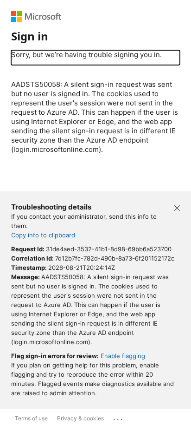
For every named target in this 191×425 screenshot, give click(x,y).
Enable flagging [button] (123, 356)
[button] (177, 207)
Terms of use (31, 418)
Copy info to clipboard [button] (43, 235)
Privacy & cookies (80, 418)
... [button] (118, 417)
